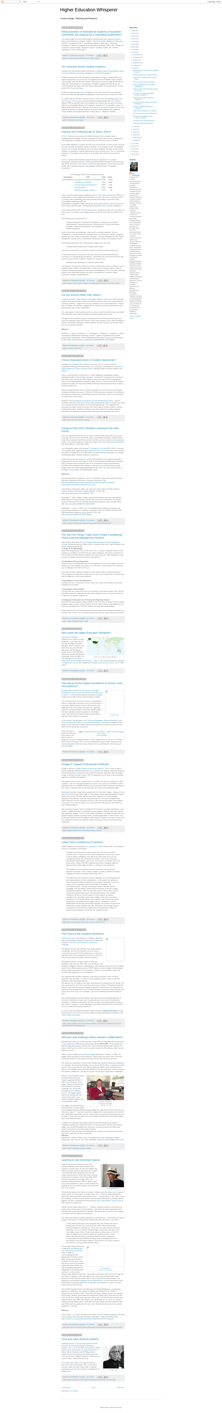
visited (68, 1082)
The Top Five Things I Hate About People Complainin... (143, 94)
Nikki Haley (80, 92)
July (134, 68)
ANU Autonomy (102, 1379)
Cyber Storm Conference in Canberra (82, 842)
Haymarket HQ (77, 364)
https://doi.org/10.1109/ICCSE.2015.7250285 (76, 514)
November (136, 57)
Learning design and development (85, 185)
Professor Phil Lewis (68, 938)
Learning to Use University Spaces (81, 1159)
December (136, 55)
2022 (133, 41)
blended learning (87, 523)
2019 (133, 49)
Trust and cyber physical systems (80, 1339)
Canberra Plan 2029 (98, 523)
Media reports (66, 792)
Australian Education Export (74, 523)
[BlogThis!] (100, 55)
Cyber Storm (93, 846)
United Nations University (74, 73)
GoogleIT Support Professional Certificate (89, 768)
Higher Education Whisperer (89, 9)
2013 (133, 154)
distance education (83, 283)
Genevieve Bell (111, 1379)
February (136, 137)
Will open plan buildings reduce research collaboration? (92, 1037)
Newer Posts (66, 1387)
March (135, 135)
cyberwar (92, 922)
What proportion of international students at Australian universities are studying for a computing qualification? (92, 33)
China (68, 420)
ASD (93, 1327)
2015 (133, 149)
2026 (133, 31)
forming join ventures (85, 459)
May (134, 129)
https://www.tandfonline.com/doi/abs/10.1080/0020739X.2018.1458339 (90, 340)
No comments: (90, 55)
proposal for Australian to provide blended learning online (94, 401)
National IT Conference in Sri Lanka (95, 448)
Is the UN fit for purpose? (102, 73)
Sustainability (98, 204)
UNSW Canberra (100, 922)
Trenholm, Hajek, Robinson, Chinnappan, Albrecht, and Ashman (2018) (92, 299)
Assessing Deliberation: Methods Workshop (102, 720)
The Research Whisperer (70, 637)
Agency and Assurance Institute (76, 1379)
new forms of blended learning (106, 465)
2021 (133, 44)
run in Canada (72, 149)
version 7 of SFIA (88, 164)
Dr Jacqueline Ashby (112, 1188)
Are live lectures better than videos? (81, 294)
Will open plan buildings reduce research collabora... (143, 117)
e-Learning (92, 283)
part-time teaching (101, 283)
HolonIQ (64, 371)
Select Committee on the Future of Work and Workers (82, 1023)
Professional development (106, 195)
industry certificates (96, 830)
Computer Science (72, 283)
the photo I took (74, 1097)
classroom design (117, 1327)
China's (104, 442)
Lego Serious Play (80, 1369)
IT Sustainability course (112, 105)
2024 (133, 36)
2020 (133, 47)
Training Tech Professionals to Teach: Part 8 (86, 131)
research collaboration (73, 1148)
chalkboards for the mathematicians (91, 1280)
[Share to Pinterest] (106, 55)
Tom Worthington (136, 174)
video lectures (77, 348)
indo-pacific (108, 523)
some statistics (73, 639)
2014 (133, 151)
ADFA (68, 922)
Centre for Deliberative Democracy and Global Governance (81, 722)
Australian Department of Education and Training (80, 58)
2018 (133, 52)
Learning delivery (80, 187)
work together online (77, 470)
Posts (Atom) (74, 1391)
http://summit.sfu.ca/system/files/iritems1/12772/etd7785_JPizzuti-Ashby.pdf (87, 1319)
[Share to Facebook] (104, 55)
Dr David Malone (113, 71)
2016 (133, 146)
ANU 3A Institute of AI (91, 1379)
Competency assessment (82, 182)
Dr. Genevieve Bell (88, 1350)
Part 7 (65, 136)
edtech (73, 420)
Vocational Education (79, 1025)
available (97, 697)
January (136, 140)
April (134, 132)
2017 (133, 143)
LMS (86, 621)
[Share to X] (102, 55)
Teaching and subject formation (84, 190)
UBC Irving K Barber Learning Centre (109, 1201)
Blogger (119, 1407)
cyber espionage (75, 922)
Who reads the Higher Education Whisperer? (86, 632)
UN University (71, 120)
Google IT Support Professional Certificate (85, 764)
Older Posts (120, 1387)
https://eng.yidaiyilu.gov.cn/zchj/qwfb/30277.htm (78, 493)
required (89, 210)
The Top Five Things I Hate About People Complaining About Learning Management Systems (92, 536)
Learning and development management (87, 180)
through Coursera (80, 775)
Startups (87, 420)
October (136, 60)
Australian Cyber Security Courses (102, 663)
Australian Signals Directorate (103, 1327)
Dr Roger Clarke (67, 690)
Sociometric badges (89, 1054)
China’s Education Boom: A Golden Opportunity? (89, 360)
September (136, 63)
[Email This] (98, 55)
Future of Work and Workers (71, 1015)
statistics (96, 58)
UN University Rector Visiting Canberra (83, 66)
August (135, 65)
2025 (133, 33)
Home (93, 1387)
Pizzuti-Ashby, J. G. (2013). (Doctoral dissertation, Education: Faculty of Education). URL (93, 1317)
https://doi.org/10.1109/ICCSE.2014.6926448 (80, 504)
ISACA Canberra (94, 940)
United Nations (79, 120)
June (135, 126)
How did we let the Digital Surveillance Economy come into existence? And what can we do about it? (82, 693)
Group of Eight (80, 377)
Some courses (77, 101)
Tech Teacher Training (113, 283)
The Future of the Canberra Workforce (83, 933)
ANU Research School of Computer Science (79, 1327)
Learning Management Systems (76, 621)
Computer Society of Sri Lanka (97, 450)
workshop (65, 1346)
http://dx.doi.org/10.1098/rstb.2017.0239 (110, 1140)
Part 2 (65, 160)
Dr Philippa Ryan (88, 1352)
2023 (133, 39)
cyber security (85, 922)
